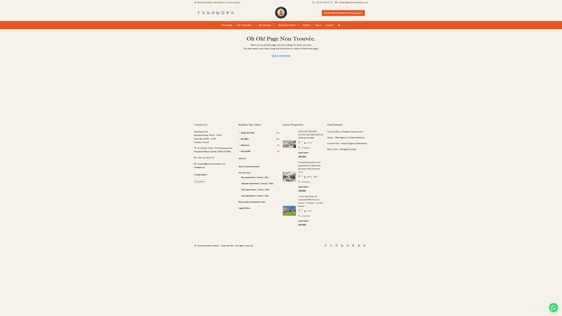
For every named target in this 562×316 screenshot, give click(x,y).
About (318, 25)
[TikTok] (365, 245)
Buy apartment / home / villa (254, 177)
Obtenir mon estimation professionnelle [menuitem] (343, 13)
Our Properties (244, 25)
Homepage (227, 25)
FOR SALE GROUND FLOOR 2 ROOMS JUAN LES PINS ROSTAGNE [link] (310, 134)
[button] (553, 307)
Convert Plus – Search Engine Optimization (347, 143)
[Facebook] (326, 245)
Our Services (265, 25)
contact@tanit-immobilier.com (211, 164)
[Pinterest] (353, 245)
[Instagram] (337, 245)
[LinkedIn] (342, 245)
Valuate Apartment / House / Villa (257, 183)
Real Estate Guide (287, 25)
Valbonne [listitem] (245, 145)
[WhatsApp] (359, 245)
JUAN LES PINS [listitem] (247, 133)
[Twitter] (331, 245)
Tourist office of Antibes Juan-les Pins (345, 131)
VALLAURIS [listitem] (246, 151)
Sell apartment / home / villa (254, 195)
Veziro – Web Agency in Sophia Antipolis (346, 137)
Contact (330, 25)
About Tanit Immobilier (249, 166)
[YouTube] (348, 245)
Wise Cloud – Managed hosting (341, 149)
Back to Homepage (281, 55)
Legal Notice (244, 208)
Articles (307, 25)
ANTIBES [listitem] (245, 139)
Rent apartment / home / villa (255, 189)
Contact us (199, 167)
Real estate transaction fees (252, 202)
